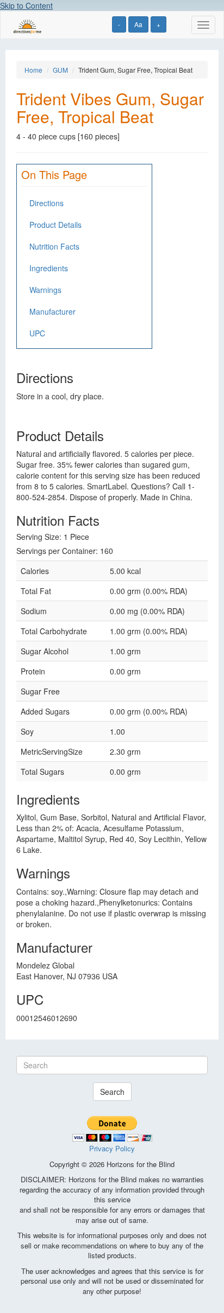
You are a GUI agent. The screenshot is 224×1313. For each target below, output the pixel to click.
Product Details (55, 224)
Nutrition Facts (54, 246)
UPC (37, 333)
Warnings (45, 289)
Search (112, 1091)
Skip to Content (26, 5)
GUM (60, 69)
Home (33, 69)
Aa (138, 24)
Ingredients (48, 268)
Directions (46, 202)
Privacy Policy (112, 1148)
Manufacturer (52, 311)
